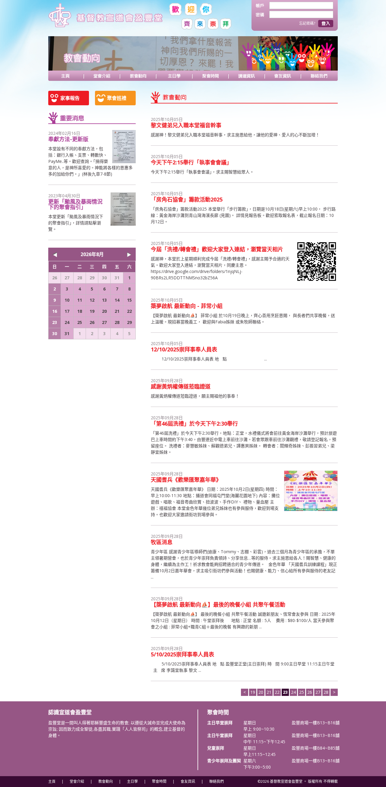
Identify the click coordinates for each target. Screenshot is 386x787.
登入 (325, 23)
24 (293, 692)
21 (269, 692)
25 (301, 692)
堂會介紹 (101, 76)
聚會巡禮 (116, 98)
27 (317, 692)
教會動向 (138, 76)
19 (252, 692)
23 (54, 322)
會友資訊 (282, 76)
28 (326, 692)
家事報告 (70, 98)
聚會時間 (210, 76)
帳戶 (262, 5)
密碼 (262, 14)
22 (277, 692)
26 (309, 692)
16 (54, 311)
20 (260, 692)
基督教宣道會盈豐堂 (107, 18)
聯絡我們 (319, 76)
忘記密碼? (307, 23)
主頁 (65, 76)
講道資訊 (246, 76)
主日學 (174, 76)
